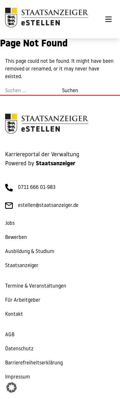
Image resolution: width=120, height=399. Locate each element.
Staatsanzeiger (21, 265)
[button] (11, 387)
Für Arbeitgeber (22, 300)
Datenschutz (19, 349)
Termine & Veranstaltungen (35, 286)
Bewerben (16, 237)
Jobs (10, 223)
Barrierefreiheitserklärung (34, 363)
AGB (9, 335)
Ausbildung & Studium (29, 251)
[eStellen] (46, 19)
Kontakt (14, 314)
